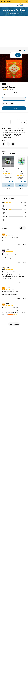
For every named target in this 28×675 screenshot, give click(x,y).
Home (9, 13)
